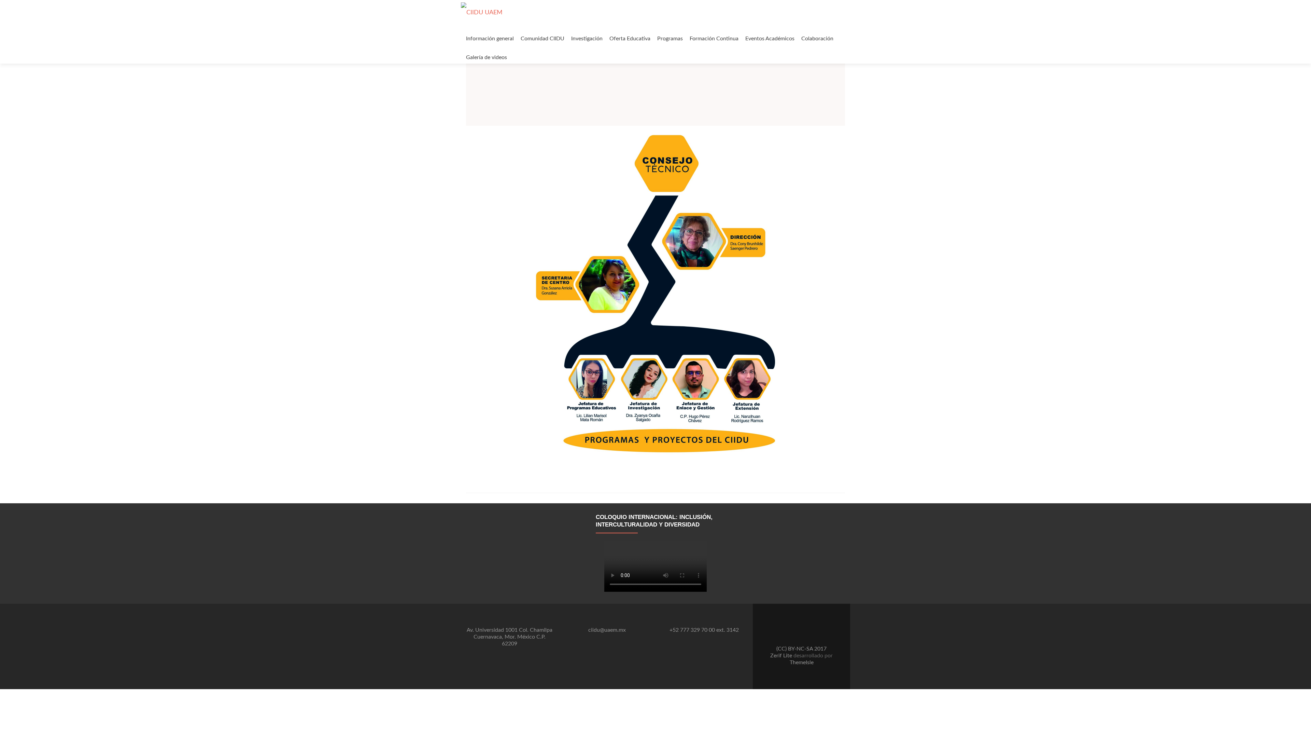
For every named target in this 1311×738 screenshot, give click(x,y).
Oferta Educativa (629, 38)
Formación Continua (714, 38)
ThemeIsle (802, 662)
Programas (670, 38)
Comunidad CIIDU (542, 38)
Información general (490, 38)
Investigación (587, 38)
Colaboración (817, 38)
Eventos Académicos (769, 38)
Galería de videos (486, 57)
